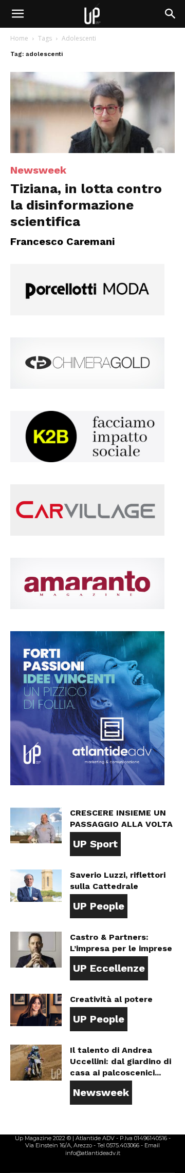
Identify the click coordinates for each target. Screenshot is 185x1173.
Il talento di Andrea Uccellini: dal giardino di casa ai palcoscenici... (120, 1061)
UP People (98, 906)
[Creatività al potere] (36, 1010)
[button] (17, 14)
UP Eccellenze (109, 968)
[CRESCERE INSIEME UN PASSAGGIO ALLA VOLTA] (36, 825)
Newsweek (38, 170)
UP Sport (95, 844)
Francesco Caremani (62, 241)
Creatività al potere (111, 999)
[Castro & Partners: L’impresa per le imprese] (36, 950)
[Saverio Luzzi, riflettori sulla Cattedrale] (36, 885)
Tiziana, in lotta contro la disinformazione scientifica (86, 205)
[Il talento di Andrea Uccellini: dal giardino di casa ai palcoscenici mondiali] (36, 1063)
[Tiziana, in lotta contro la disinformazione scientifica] (92, 112)
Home (19, 38)
